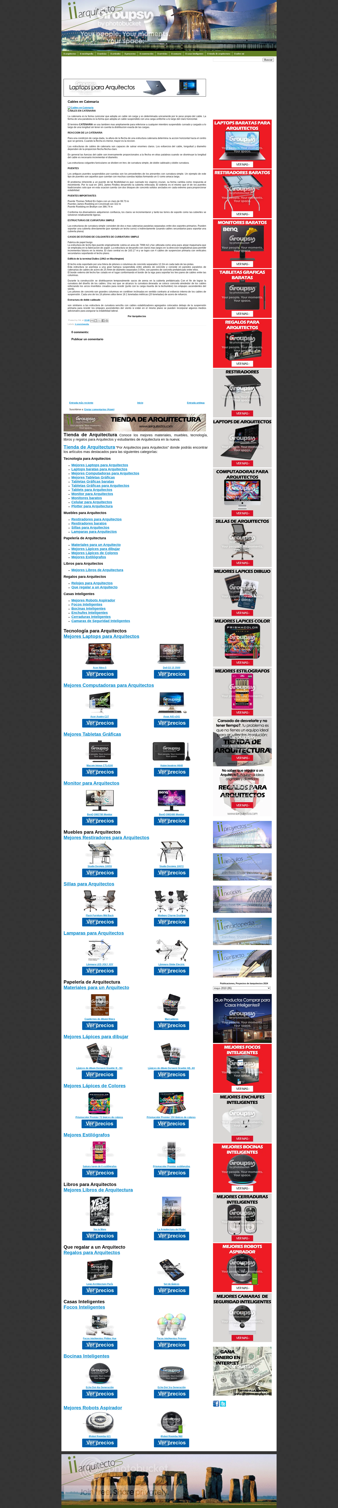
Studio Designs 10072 (171, 866)
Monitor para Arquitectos (92, 494)
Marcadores (171, 1019)
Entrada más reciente (81, 402)
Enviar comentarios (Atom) (99, 409)
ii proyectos (130, 53)
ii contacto (176, 53)
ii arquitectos (70, 53)
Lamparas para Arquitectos (94, 532)
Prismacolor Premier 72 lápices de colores (99, 1117)
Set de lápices (171, 1284)
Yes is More (99, 1229)
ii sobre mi (239, 53)
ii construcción (146, 53)
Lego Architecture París (99, 1284)
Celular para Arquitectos (91, 502)
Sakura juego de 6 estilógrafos (100, 1166)
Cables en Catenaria (83, 102)
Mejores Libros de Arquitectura (97, 570)
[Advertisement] (135, 69)
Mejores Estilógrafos (88, 557)
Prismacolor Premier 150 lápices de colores (171, 1117)
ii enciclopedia (86, 53)
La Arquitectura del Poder (171, 1229)
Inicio (140, 402)
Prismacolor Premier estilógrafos (171, 1166)
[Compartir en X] (99, 321)
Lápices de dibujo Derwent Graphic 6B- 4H (171, 1068)
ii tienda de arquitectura (218, 53)
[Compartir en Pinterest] (107, 321)
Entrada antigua (196, 402)
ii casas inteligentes (194, 53)
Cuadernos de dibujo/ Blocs (99, 1019)
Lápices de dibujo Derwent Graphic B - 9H (99, 1068)
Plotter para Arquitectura (92, 506)
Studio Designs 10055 (100, 866)
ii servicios (162, 53)
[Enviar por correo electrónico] (92, 321)
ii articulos (115, 53)
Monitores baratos (86, 498)
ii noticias (101, 53)
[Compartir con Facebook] (103, 321)
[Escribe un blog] (96, 321)
